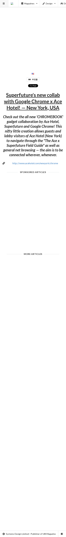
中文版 (35, 79)
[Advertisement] (33, 33)
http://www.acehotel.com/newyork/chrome (35, 163)
